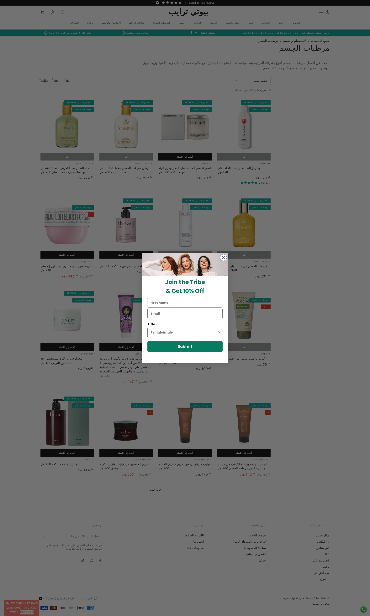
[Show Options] (219, 332)
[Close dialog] (223, 257)
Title (151, 324)
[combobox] (184, 332)
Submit (185, 346)
